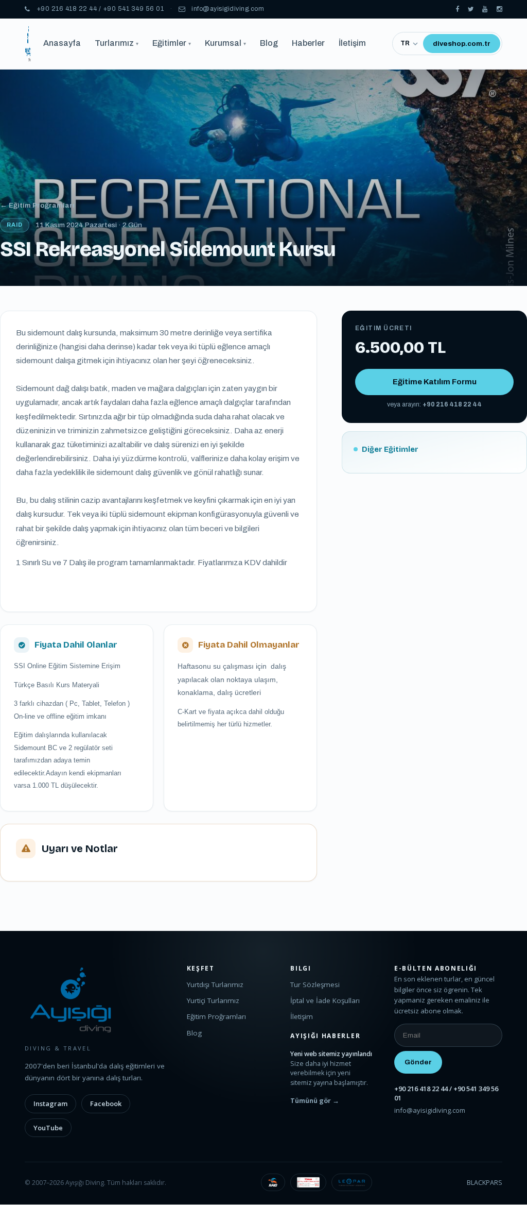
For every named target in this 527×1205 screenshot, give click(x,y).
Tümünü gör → (314, 1100)
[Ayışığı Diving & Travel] (457, 9)
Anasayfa (62, 43)
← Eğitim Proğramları (37, 205)
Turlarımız (116, 43)
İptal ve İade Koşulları (325, 1000)
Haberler (308, 43)
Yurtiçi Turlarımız (213, 1000)
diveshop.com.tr (461, 43)
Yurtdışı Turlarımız (215, 984)
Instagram (50, 1103)
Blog (269, 43)
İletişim (352, 43)
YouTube (48, 1127)
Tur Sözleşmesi (315, 984)
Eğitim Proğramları (216, 1016)
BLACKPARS (484, 1182)
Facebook (105, 1103)
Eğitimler (171, 43)
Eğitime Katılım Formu (435, 382)
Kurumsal (225, 43)
